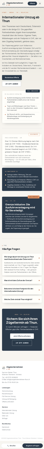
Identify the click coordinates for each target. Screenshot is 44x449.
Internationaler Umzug (9, 410)
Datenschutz (6, 430)
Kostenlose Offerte (12, 77)
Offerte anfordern (8, 402)
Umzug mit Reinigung (9, 399)
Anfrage (4, 418)
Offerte (32, 3)
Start (4, 12)
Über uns (5, 416)
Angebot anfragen (32, 446)
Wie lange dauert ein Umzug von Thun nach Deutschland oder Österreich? (22, 258)
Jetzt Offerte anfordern (22, 336)
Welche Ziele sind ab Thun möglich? (22, 299)
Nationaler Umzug (8, 413)
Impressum (5, 427)
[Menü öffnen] (40, 3)
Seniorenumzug (7, 391)
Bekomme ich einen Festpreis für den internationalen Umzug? (22, 290)
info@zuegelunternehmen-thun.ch (18, 379)
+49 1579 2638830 (11, 84)
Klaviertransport (7, 394)
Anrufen (13, 446)
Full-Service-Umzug (8, 396)
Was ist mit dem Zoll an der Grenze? (22, 280)
